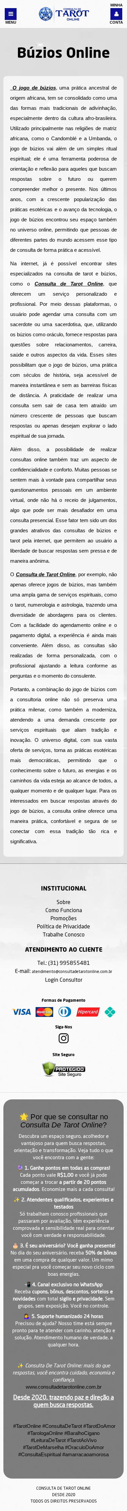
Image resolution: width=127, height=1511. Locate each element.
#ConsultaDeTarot (62, 1426)
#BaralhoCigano (82, 1433)
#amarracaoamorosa (85, 1454)
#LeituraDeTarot (48, 1440)
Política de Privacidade (63, 926)
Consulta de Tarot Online (69, 284)
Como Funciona (63, 910)
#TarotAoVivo (82, 1440)
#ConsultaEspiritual (39, 1454)
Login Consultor (63, 979)
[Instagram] (64, 1041)
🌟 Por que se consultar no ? (63, 1121)
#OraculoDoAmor (84, 1447)
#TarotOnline (26, 1426)
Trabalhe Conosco (64, 934)
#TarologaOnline (45, 1433)
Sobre (63, 902)
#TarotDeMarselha (43, 1447)
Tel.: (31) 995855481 (63, 962)
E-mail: (63, 971)
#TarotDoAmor (99, 1426)
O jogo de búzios (33, 88)
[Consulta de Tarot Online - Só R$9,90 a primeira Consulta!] (63, 13)
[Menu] (11, 14)
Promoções (63, 918)
